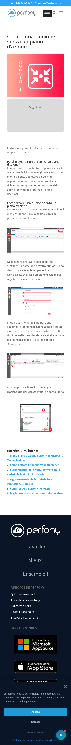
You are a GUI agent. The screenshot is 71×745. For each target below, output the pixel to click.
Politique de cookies (23, 740)
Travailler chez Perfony (25, 600)
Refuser (35, 722)
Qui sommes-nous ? (23, 594)
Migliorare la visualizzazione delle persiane (36, 493)
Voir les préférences (35, 732)
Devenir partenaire (22, 611)
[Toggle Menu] (47, 14)
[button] (65, 686)
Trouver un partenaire (24, 617)
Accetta (35, 712)
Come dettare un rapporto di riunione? (34, 465)
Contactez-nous (21, 606)
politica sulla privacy (46, 740)
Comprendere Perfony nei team (30, 488)
